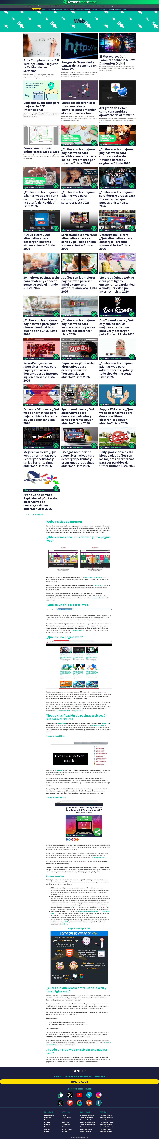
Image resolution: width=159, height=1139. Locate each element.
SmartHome (79, 9)
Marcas (64, 1115)
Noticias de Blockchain (106, 1124)
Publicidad (47, 1119)
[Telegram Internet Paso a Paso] (89, 1095)
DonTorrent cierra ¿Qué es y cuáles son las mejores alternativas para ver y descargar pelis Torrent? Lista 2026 (116, 327)
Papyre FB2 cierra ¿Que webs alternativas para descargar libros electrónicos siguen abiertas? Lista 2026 (116, 416)
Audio (43, 9)
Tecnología (36, 6)
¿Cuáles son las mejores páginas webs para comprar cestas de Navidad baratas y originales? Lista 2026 (116, 156)
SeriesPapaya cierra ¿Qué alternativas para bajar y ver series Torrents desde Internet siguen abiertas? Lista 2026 (40, 371)
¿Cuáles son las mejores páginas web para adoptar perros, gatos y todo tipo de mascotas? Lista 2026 (116, 370)
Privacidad (47, 1126)
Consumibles (118, 9)
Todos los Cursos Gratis (87, 1115)
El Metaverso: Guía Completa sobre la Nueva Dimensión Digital (117, 59)
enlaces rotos (97, 598)
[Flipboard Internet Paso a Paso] (70, 1103)
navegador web (99, 857)
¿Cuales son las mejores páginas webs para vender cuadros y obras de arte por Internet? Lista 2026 (78, 327)
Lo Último (29, 6)
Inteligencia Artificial (60, 6)
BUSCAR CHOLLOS (36, 9)
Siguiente (39, 514)
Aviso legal (47, 1129)
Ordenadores (86, 9)
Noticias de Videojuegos (107, 1126)
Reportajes (111, 6)
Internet (42, 6)
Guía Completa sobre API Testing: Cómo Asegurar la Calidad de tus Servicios (41, 65)
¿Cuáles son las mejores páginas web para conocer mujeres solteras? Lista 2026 (78, 197)
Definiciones (65, 1122)
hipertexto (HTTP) (64, 711)
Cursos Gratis (118, 6)
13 (33, 514)
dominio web (77, 630)
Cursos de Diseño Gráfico (87, 1124)
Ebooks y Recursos (85, 1131)
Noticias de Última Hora (106, 1115)
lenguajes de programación (88, 911)
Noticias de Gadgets (105, 1129)
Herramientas (128, 6)
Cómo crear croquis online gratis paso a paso (41, 150)
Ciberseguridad (97, 6)
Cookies (46, 1131)
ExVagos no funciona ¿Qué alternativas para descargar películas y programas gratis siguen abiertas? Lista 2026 (78, 459)
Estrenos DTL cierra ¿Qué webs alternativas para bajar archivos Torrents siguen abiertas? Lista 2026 (41, 416)
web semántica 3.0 (97, 725)
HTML (67, 922)
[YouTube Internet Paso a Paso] (79, 1095)
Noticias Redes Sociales (107, 1122)
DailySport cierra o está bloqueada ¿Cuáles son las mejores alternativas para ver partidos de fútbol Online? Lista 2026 (117, 459)
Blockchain (89, 6)
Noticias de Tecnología (106, 1117)
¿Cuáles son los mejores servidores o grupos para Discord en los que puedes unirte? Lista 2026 (117, 199)
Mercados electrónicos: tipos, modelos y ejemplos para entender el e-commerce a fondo (78, 108)
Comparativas (66, 1124)
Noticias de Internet (105, 1119)
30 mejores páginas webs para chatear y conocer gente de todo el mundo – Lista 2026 (41, 283)
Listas (64, 1119)
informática (62, 723)
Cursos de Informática (86, 1117)
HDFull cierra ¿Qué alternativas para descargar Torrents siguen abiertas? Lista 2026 (39, 242)
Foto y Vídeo (50, 9)
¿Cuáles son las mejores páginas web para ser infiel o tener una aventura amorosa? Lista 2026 (79, 284)
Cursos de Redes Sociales (87, 1122)
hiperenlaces (78, 711)
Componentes (103, 9)
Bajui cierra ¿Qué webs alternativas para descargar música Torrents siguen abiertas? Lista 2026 (77, 370)
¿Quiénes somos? (49, 1115)
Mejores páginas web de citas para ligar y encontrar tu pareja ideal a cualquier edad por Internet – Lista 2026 (117, 284)
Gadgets (76, 6)
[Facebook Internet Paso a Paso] (60, 1095)
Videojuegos (70, 6)
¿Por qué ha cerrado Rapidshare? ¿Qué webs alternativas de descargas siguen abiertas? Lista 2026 (40, 502)
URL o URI (98, 585)
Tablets (111, 9)
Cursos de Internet (85, 1119)
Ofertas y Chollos (67, 1129)
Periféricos (95, 9)
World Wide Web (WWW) (93, 577)
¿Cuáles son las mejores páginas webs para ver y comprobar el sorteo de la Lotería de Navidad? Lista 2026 (40, 199)
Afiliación (47, 1122)
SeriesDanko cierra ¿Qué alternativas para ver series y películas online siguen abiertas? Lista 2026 (79, 242)
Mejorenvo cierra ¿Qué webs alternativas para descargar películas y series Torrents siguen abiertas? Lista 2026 (40, 459)
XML (63, 924)
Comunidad (47, 1117)
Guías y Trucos (66, 1117)
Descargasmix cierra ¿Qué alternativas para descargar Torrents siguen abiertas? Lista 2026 (115, 242)
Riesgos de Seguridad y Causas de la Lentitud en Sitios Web (79, 65)
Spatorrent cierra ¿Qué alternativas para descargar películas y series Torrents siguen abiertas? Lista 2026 (77, 416)
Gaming (72, 9)
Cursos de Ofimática (86, 1129)
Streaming (104, 6)
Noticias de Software (106, 1131)
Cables (124, 9)
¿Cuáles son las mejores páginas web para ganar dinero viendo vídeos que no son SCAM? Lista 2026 (40, 327)
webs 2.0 (105, 723)
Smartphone (58, 9)
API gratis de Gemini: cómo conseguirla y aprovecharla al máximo (116, 111)
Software (82, 6)
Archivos (64, 1131)
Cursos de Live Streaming (87, 1126)
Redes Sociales (49, 6)
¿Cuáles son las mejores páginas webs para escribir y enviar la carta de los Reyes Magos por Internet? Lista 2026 (78, 156)
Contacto (47, 1124)
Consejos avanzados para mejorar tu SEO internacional (41, 106)
